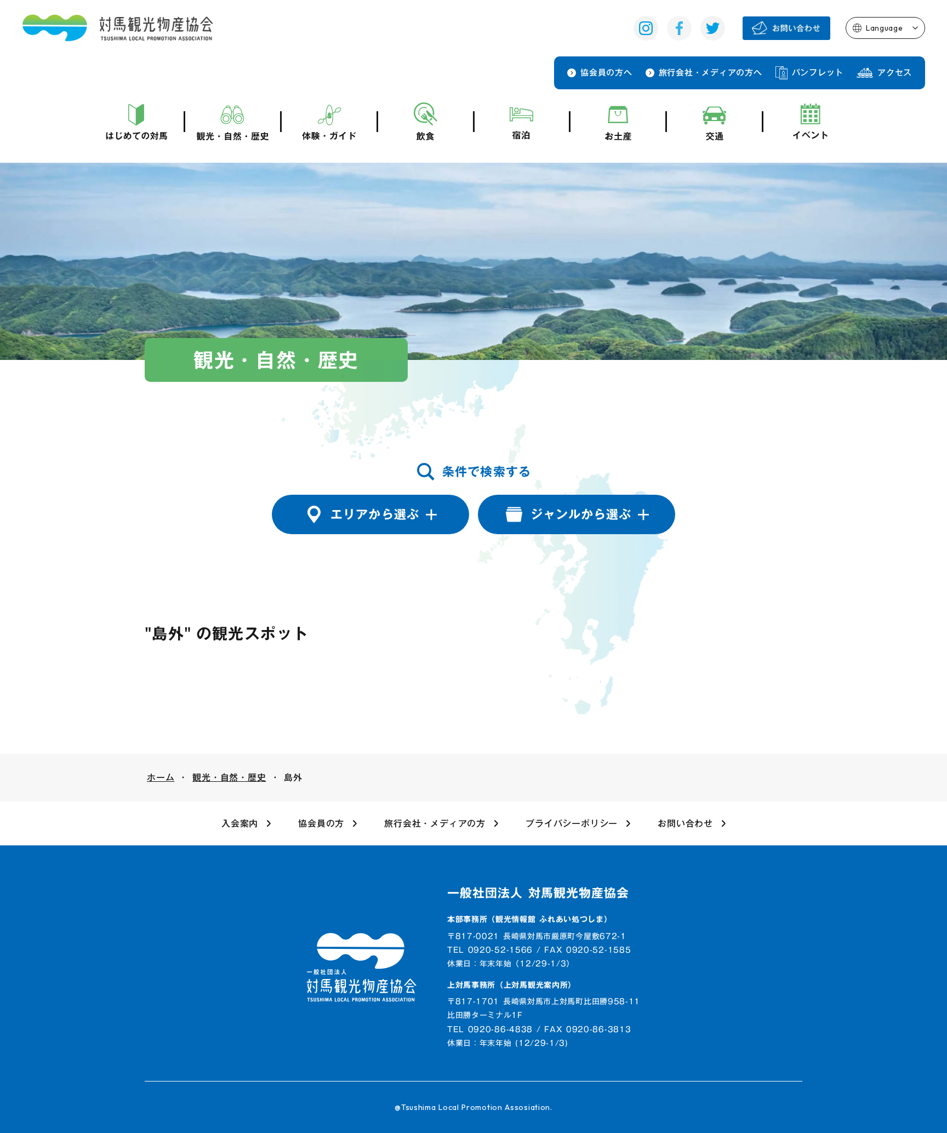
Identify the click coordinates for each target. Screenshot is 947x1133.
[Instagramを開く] (646, 28)
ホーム (160, 777)
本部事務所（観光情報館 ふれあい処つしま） (529, 919)
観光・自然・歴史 (229, 777)
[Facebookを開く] (679, 28)
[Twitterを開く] (712, 28)
